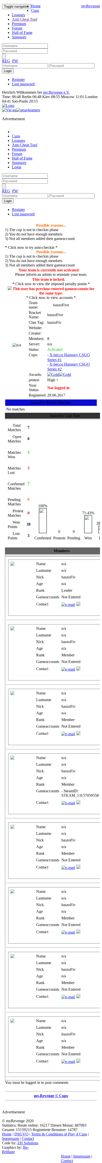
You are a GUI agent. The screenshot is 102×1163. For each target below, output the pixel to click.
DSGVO (21, 1134)
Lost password (23, 84)
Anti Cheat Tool (24, 19)
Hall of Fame (22, 32)
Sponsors (19, 37)
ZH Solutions (27, 1143)
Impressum (10, 1138)
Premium (19, 24)
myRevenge (90, 6)
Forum (17, 28)
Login (16, 167)
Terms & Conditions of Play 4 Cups (59, 1134)
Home (36, 6)
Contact (28, 1138)
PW (15, 61)
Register (18, 79)
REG (6, 61)
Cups (35, 10)
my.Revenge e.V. (56, 92)
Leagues (18, 15)
